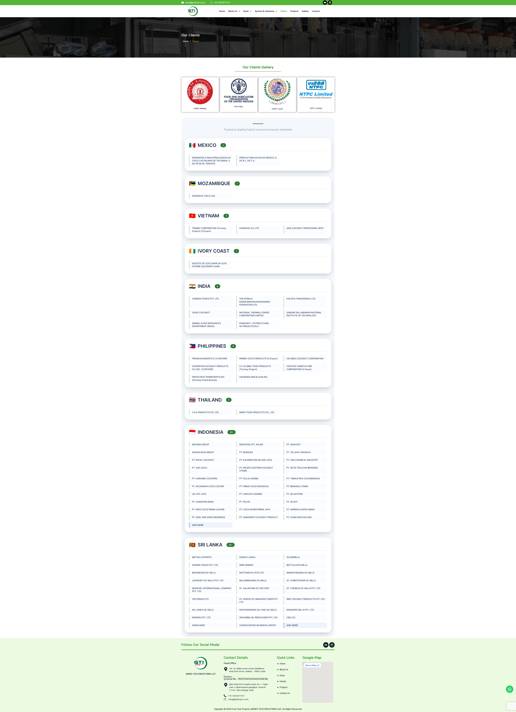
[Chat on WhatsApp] (509, 689)
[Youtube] (325, 2)
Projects (294, 11)
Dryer (246, 11)
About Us (232, 11)
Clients (283, 11)
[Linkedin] (330, 2)
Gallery (305, 11)
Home (222, 11)
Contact (316, 11)
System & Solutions (264, 11)
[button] (234, 11)
